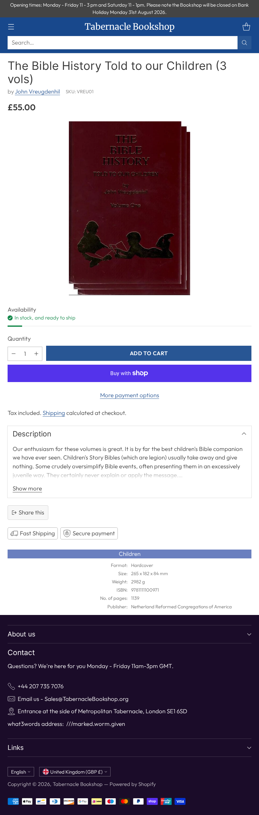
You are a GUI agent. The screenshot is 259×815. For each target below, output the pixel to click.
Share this (31, 512)
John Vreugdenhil (37, 91)
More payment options (129, 395)
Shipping (54, 413)
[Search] (244, 42)
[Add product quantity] (36, 354)
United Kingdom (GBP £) (76, 772)
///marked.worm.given (95, 723)
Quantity (19, 338)
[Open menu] (10, 26)
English (18, 772)
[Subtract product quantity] (13, 354)
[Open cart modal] (246, 26)
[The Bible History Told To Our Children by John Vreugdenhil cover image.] (129, 208)
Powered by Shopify (133, 784)
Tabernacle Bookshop (78, 784)
